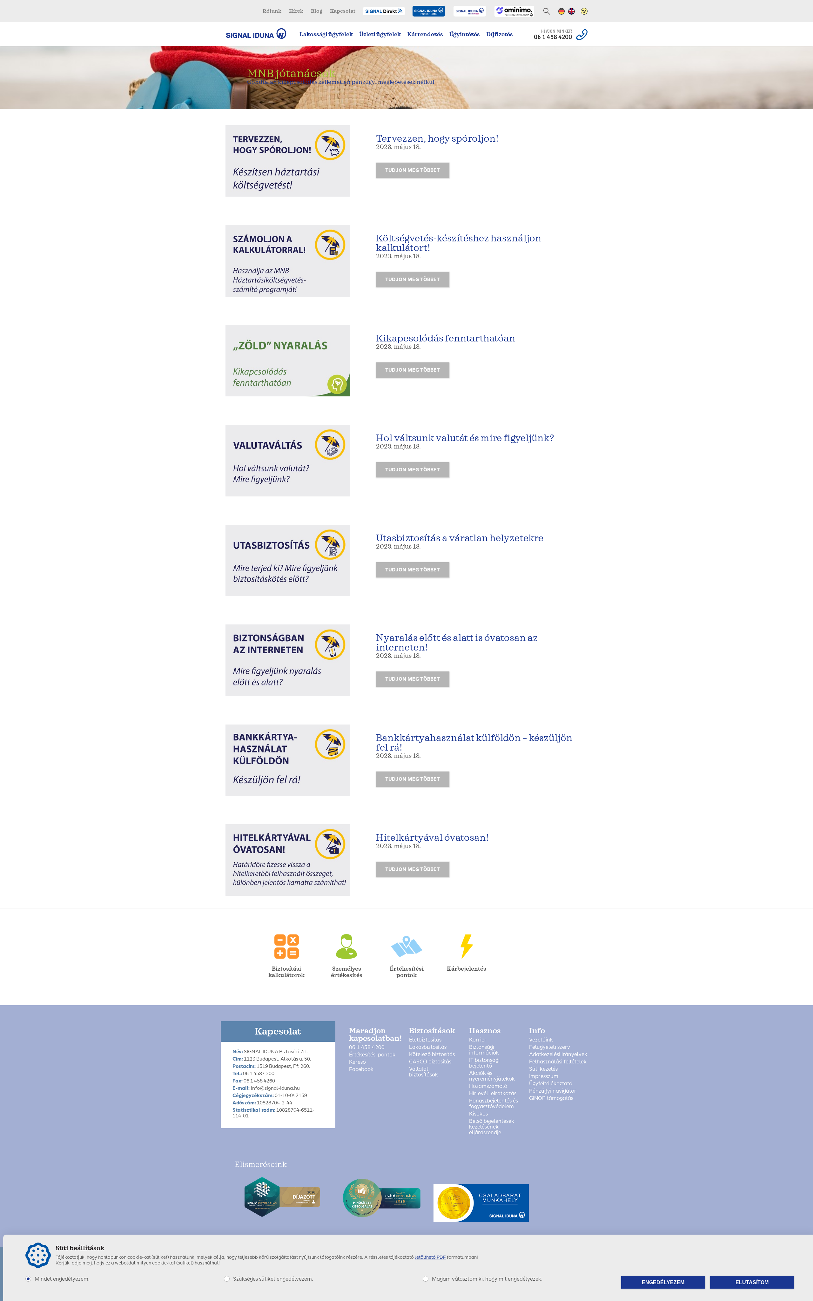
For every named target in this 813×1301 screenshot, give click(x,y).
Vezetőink (541, 1040)
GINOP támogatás (551, 1098)
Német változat (561, 11)
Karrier (478, 1040)
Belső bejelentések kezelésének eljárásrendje (491, 1127)
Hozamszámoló (488, 1086)
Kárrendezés (425, 34)
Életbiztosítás (425, 1040)
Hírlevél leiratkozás (492, 1093)
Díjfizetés (499, 34)
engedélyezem (663, 1282)
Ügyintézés (464, 34)
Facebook (361, 1069)
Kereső (357, 1062)
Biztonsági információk (484, 1050)
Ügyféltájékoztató (550, 1084)
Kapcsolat (342, 11)
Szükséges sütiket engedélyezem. (273, 1279)
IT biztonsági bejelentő (484, 1063)
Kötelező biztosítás (432, 1054)
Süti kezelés (543, 1069)
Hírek (296, 11)
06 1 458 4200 (367, 1047)
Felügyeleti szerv (549, 1047)
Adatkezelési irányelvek (558, 1054)
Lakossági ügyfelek (326, 34)
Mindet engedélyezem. (62, 1279)
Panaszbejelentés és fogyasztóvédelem (493, 1103)
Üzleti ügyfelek (380, 34)
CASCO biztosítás (430, 1062)
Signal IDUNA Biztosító (259, 33)
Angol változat (571, 11)
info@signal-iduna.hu (275, 1088)
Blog (316, 11)
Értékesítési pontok (372, 1055)
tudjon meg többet (412, 170)
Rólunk (272, 11)
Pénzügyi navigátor (552, 1091)
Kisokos (478, 1114)
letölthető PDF (430, 1257)
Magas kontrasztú (584, 11)
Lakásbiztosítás (428, 1047)
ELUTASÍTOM (752, 1282)
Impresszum (543, 1076)
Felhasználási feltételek (558, 1062)
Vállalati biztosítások (423, 1072)
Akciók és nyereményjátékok (492, 1076)
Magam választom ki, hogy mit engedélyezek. (487, 1279)
